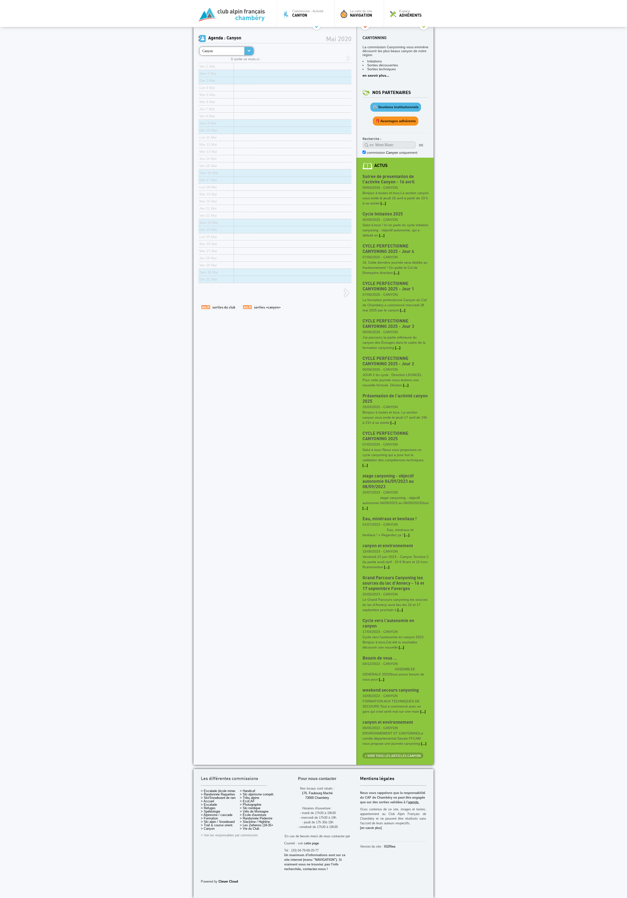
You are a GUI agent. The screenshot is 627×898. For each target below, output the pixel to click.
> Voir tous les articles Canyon (393, 756)
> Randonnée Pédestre (256, 818)
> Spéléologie (210, 811)
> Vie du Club (249, 828)
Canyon (207, 51)
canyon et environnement (387, 546)
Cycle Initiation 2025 (382, 214)
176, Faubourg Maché (317, 793)
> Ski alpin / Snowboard (218, 822)
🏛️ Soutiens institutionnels (396, 107)
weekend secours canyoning (390, 690)
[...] (383, 203)
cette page (311, 843)
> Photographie (250, 804)
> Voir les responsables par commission (229, 835)
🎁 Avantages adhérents (395, 121)
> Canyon (208, 828)
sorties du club (222, 307)
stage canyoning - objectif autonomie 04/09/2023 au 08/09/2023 (388, 481)
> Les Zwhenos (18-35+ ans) (260, 825)
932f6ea (389, 846)
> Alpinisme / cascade (216, 815)
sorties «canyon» (266, 307)
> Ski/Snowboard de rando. (220, 798)
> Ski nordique (250, 808)
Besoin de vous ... (379, 658)
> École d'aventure (253, 815)
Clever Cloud (228, 881)
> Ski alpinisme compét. (257, 794)
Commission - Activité (307, 13)
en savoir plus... (375, 75)
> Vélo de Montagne (254, 811)
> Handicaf (247, 791)
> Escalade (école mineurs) (220, 791)
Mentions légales (377, 779)
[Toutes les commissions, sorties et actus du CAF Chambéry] (233, 16)
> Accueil (207, 801)
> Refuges (208, 808)
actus (381, 165)
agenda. (413, 802)
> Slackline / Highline (255, 822)
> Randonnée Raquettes (218, 794)
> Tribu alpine (249, 798)
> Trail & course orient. (217, 825)
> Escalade (209, 804)
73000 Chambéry (317, 798)
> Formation (209, 818)
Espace (410, 13)
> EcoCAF (247, 801)
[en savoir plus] (371, 828)
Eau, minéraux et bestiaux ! (389, 519)
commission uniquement (391, 152)
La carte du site (361, 13)
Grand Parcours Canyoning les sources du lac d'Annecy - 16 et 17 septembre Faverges (393, 583)
